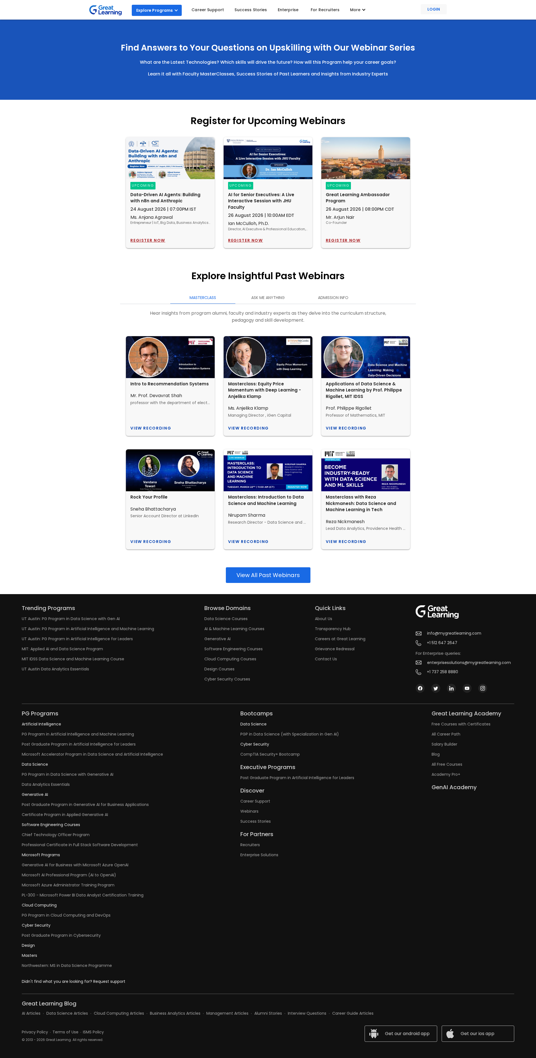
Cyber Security (36, 925)
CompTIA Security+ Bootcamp (270, 754)
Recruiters (250, 845)
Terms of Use (65, 1032)
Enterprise (288, 10)
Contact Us (326, 659)
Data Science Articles (67, 1013)
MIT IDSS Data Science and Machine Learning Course (73, 659)
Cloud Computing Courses (230, 659)
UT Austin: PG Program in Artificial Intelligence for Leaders (77, 639)
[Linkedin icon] (451, 691)
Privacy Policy (35, 1032)
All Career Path (446, 734)
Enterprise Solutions (259, 855)
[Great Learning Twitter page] (435, 691)
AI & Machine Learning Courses (234, 629)
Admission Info (333, 297)
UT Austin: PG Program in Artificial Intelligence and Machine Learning (88, 629)
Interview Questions (307, 1013)
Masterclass (203, 297)
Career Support (208, 10)
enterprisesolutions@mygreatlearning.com (469, 662)
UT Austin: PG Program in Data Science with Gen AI (71, 618)
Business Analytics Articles (175, 1013)
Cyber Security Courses (227, 679)
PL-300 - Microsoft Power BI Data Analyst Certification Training (82, 895)
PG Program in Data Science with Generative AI (67, 774)
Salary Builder (444, 744)
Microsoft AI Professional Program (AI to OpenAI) (69, 875)
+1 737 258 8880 (442, 672)
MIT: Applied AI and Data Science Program (62, 649)
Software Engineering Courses (233, 649)
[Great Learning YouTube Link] (467, 691)
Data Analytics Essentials (46, 784)
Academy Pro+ (446, 774)
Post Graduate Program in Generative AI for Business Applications (85, 804)
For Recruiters (325, 10)
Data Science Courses (226, 618)
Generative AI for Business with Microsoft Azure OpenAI (75, 865)
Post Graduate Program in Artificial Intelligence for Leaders (79, 744)
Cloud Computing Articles (119, 1013)
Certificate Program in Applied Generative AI (65, 814)
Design (28, 945)
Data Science (35, 764)
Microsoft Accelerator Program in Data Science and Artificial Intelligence (92, 754)
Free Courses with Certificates (461, 724)
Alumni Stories (268, 1013)
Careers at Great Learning (340, 639)
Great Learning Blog (49, 1003)
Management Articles (227, 1013)
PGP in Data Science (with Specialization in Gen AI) (289, 734)
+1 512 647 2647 (442, 643)
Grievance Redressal (335, 649)
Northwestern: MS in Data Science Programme (67, 965)
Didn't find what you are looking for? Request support (73, 981)
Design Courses (219, 669)
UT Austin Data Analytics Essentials (55, 669)
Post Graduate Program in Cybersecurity (61, 935)
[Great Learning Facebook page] (420, 691)
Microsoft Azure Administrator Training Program (68, 885)
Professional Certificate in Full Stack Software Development (80, 845)
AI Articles (31, 1013)
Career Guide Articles (353, 1013)
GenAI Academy (454, 787)
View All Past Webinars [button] (268, 575)
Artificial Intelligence (41, 724)
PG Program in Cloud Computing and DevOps (66, 915)
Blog (436, 754)
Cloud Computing (39, 905)
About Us (323, 618)
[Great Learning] (107, 10)
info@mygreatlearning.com (454, 633)
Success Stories (250, 10)
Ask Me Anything (268, 297)
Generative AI (217, 639)
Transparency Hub (333, 629)
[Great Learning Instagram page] (482, 691)
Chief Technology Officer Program (56, 835)
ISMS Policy (93, 1032)
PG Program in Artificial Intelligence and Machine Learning (78, 734)
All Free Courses (447, 764)
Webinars (249, 811)
